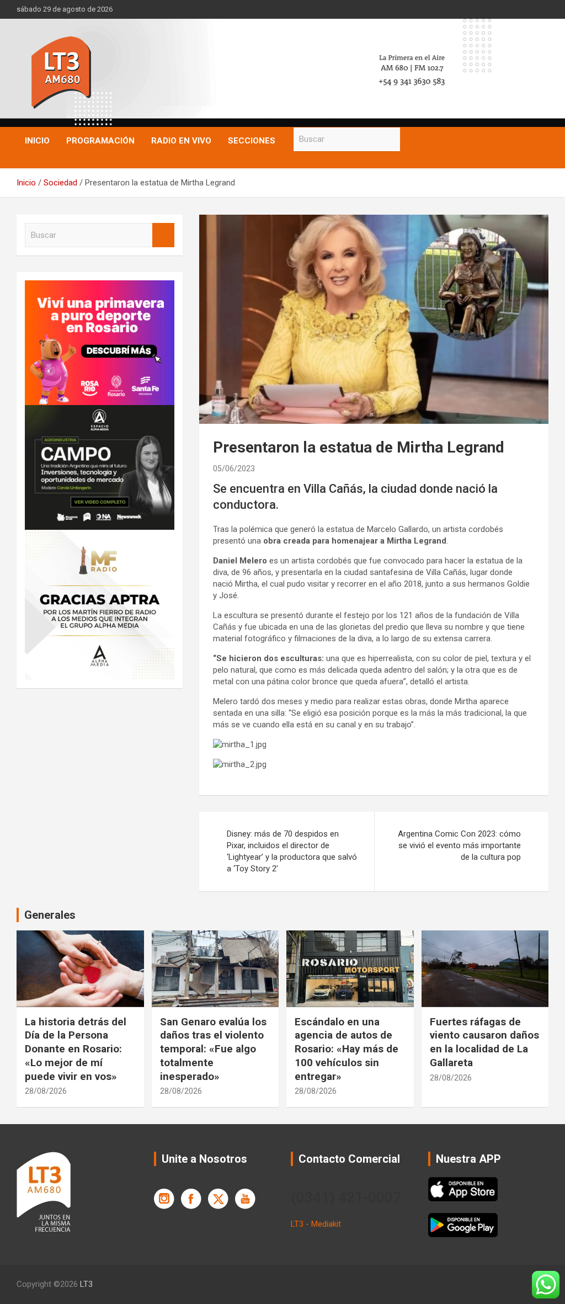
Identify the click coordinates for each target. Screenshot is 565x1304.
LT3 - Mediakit (316, 1224)
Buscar (411, 139)
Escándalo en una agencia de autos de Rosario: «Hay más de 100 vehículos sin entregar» (346, 1049)
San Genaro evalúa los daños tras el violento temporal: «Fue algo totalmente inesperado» (213, 1049)
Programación (100, 141)
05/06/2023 (234, 468)
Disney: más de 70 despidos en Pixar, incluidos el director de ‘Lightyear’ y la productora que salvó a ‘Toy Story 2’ (292, 851)
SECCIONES (251, 141)
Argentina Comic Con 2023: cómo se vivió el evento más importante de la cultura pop (459, 845)
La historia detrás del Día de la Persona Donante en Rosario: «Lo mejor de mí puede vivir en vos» (75, 1049)
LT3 (86, 1284)
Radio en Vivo (181, 141)
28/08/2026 (46, 1091)
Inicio (37, 141)
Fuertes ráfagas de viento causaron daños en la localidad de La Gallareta (484, 1042)
